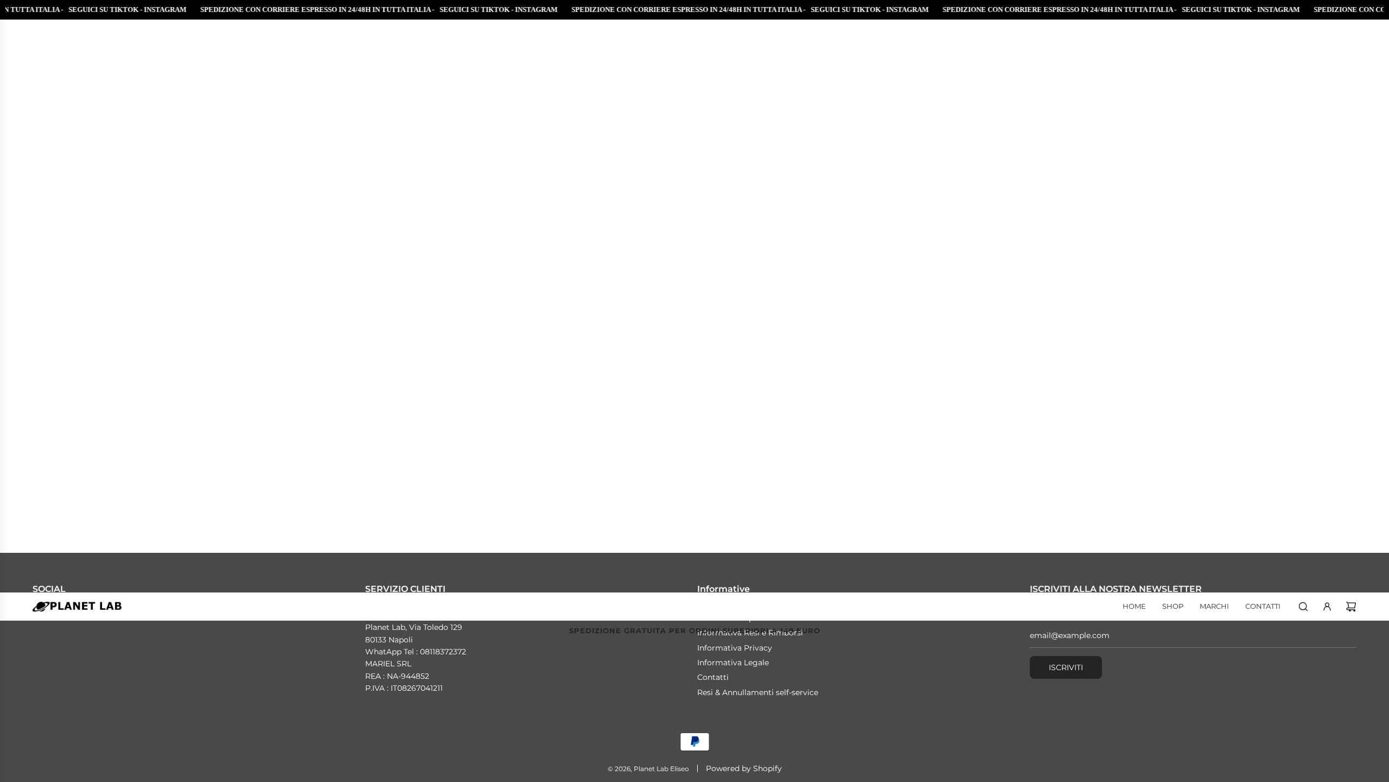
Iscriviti (1066, 667)
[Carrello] (1351, 607)
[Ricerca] (1303, 607)
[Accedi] (1327, 607)
